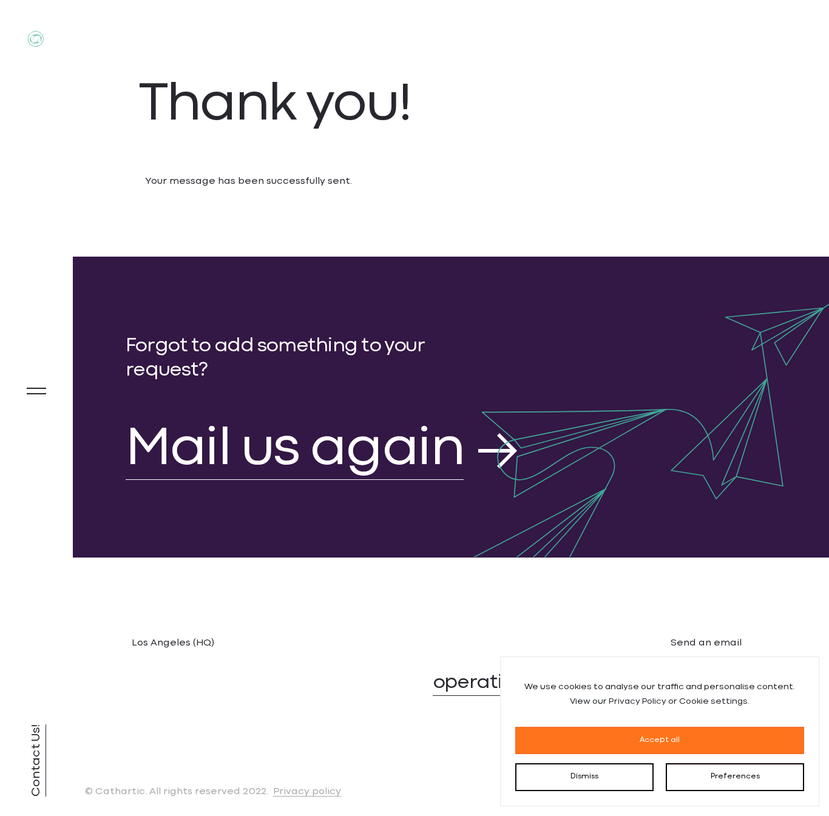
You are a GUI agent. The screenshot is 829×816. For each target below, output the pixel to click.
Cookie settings (713, 701)
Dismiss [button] (584, 776)
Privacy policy (307, 792)
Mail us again (295, 451)
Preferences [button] (735, 776)
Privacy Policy (637, 701)
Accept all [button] (660, 740)
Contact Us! (36, 760)
